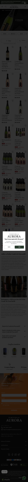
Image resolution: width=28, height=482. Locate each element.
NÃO (9, 247)
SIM (19, 247)
